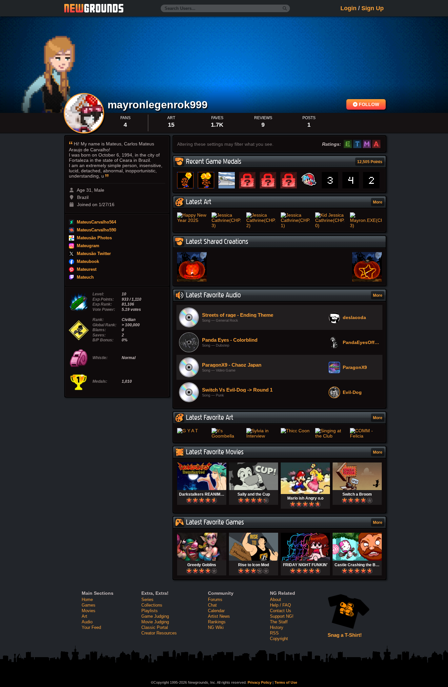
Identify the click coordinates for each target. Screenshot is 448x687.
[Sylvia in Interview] (262, 433)
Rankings (217, 621)
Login (348, 8)
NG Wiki (216, 627)
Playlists (149, 610)
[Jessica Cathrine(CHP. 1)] (297, 220)
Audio (87, 621)
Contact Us (280, 610)
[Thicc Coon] (297, 430)
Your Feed (91, 627)
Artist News (219, 616)
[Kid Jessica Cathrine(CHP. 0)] (331, 220)
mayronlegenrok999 (159, 105)
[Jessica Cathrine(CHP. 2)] (262, 220)
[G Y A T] (193, 430)
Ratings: (331, 144)
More (377, 202)
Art (84, 616)
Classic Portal (154, 627)
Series (147, 599)
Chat (212, 605)
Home (87, 599)
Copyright (279, 638)
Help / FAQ (280, 605)
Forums (215, 599)
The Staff (279, 621)
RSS (274, 633)
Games (88, 605)
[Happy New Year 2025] (193, 217)
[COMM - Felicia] (366, 433)
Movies (88, 610)
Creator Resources (159, 633)
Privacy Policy (260, 682)
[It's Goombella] (227, 433)
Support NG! (282, 616)
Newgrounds (93, 8)
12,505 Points (369, 162)
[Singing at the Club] (331, 433)
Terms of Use (286, 682)
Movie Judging (155, 621)
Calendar (216, 610)
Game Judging (155, 616)
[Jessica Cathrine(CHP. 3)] (227, 220)
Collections (151, 605)
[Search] (285, 8)
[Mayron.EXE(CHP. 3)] (366, 220)
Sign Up (372, 8)
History (276, 627)
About (275, 599)
